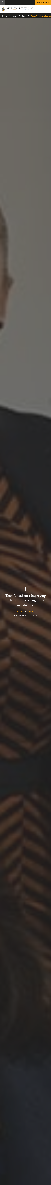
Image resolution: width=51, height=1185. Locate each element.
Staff (24, 16)
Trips (30, 611)
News (14, 16)
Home (4, 16)
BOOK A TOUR (43, 2)
